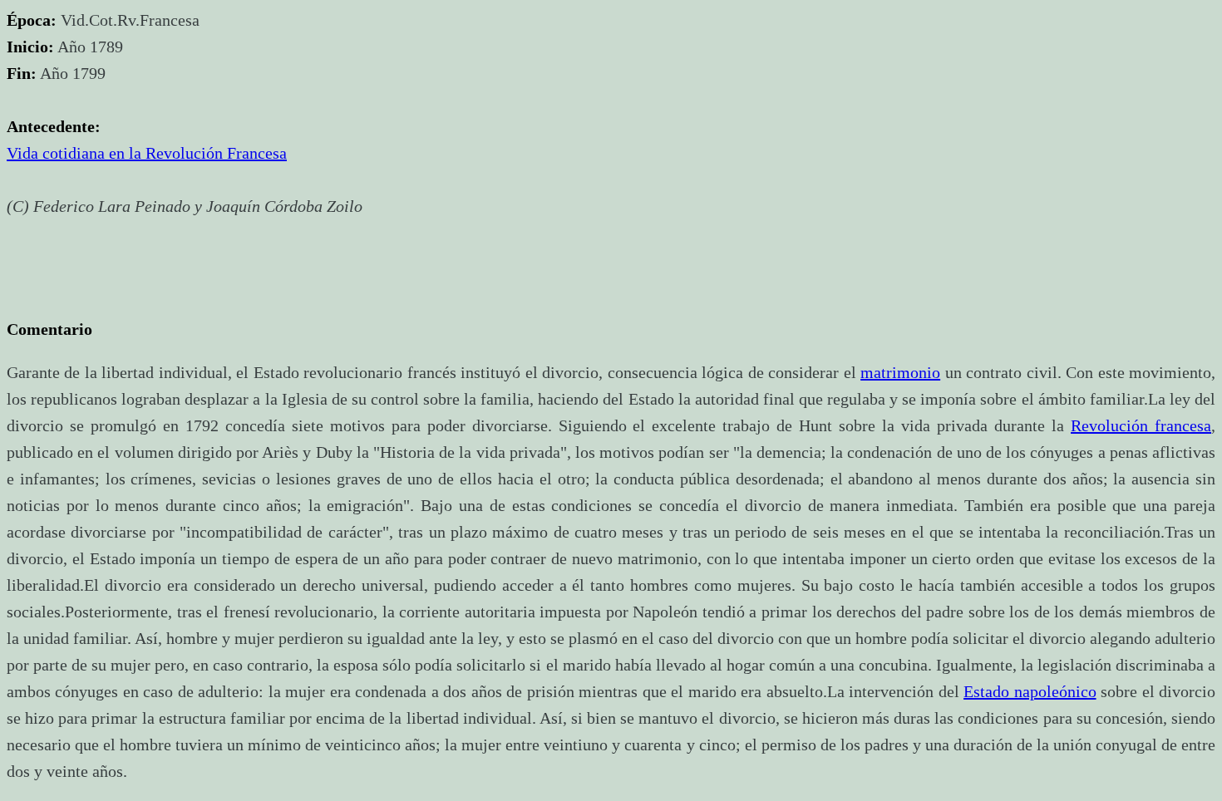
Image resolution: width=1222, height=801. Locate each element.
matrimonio (900, 372)
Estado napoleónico (1029, 691)
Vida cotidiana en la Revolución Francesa (147, 153)
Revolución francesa (1141, 425)
